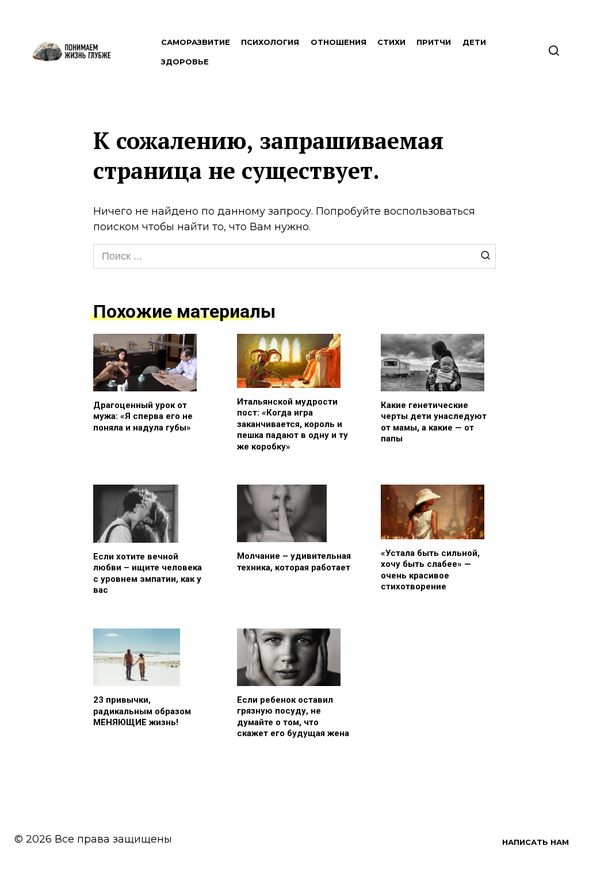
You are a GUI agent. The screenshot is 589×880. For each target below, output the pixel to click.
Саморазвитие (195, 42)
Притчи (433, 42)
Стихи (391, 42)
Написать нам (535, 842)
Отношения (338, 42)
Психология (270, 42)
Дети (474, 42)
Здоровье (185, 61)
